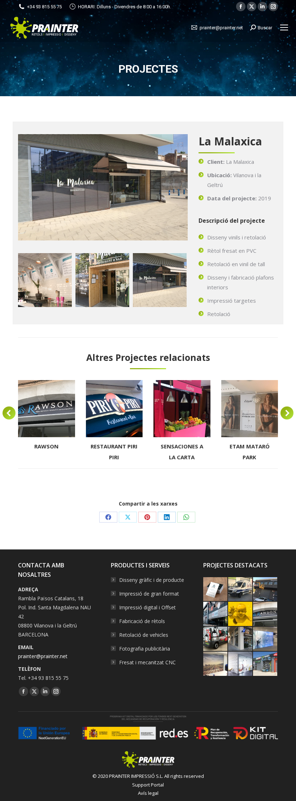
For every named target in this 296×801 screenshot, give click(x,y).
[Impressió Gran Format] (265, 639)
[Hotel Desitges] (215, 664)
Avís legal (148, 793)
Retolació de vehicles (143, 634)
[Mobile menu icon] (284, 27)
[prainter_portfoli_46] (160, 280)
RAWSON (46, 446)
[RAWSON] (265, 614)
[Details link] (47, 409)
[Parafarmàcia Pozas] (240, 639)
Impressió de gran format (149, 593)
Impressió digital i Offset (147, 607)
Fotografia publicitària (144, 648)
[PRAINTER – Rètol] (265, 664)
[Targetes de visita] (215, 589)
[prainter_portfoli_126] (45, 280)
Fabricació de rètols (142, 621)
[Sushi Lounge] (215, 639)
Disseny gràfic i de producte (151, 579)
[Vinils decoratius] (240, 664)
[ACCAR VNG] (215, 614)
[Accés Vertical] (265, 589)
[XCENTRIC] (240, 589)
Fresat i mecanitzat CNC (147, 662)
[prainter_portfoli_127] (102, 280)
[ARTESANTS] (240, 614)
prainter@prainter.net (43, 656)
